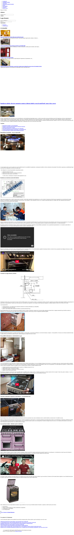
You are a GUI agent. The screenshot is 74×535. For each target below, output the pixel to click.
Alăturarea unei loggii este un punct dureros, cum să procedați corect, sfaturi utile (14, 521)
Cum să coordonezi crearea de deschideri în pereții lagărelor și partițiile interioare (14, 525)
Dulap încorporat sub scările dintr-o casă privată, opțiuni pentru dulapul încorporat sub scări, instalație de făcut (21, 66)
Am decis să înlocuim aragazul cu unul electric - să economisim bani (14, 129)
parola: (1, 21)
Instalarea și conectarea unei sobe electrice (10, 126)
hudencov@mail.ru (18, 531)
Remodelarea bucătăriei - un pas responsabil (10, 125)
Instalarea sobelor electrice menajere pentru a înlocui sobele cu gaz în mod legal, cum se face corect (28, 103)
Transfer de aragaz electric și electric (9, 127)
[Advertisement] (3, 85)
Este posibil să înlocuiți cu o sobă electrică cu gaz (11, 128)
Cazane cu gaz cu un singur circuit (7, 57)
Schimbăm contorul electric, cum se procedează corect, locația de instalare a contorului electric (16, 523)
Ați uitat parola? (5, 25)
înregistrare (4, 24)
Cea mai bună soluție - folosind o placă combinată (11, 130)
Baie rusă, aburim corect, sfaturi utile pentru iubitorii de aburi (12, 37)
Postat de (7, 512)
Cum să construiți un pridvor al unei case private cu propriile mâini (13, 45)
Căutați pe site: (2, 14)
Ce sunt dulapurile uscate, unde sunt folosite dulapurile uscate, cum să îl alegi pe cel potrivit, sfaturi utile (18, 522)
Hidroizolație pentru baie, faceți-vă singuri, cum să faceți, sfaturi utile (12, 524)
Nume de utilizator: (4, 20)
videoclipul (19, 126)
